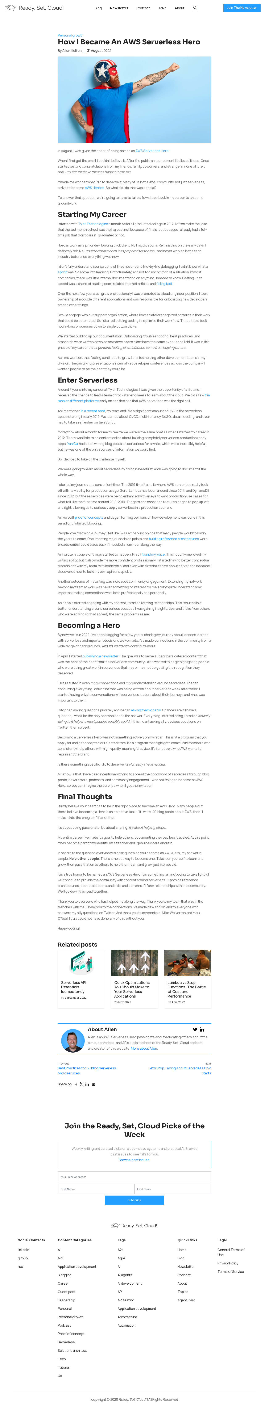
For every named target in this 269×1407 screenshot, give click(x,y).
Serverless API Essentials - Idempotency (73, 987)
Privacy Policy (228, 1263)
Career (63, 1283)
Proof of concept (71, 1333)
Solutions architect (72, 1350)
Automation (127, 1325)
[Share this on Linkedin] (87, 1084)
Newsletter (119, 8)
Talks (162, 8)
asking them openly (146, 710)
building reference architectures (174, 538)
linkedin (23, 1249)
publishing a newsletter (100, 656)
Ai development (130, 1283)
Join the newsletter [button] (242, 7)
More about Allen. (144, 1048)
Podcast (143, 8)
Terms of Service (231, 1271)
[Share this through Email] (93, 1084)
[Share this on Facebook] (76, 1084)
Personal (65, 1308)
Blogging (64, 1275)
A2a (121, 1249)
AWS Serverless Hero (152, 150)
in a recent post (93, 411)
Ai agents (125, 1275)
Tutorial (64, 1367)
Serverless (66, 1342)
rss (20, 1266)
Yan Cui (72, 443)
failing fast (164, 283)
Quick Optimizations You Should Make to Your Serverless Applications (132, 989)
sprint (62, 272)
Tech (62, 1359)
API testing (126, 1300)
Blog (98, 8)
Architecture (127, 1317)
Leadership (66, 1300)
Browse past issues (134, 1160)
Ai (59, 1249)
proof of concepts (89, 517)
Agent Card (186, 1300)
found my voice (153, 554)
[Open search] (195, 8)
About (179, 8)
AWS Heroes (94, 187)
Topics (183, 1291)
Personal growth (70, 35)
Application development (77, 1266)
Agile (121, 1258)
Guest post (66, 1291)
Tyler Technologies (93, 224)
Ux (60, 1375)
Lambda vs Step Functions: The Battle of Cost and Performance (187, 989)
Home (182, 1249)
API (60, 1258)
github (23, 1258)
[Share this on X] (81, 1084)
